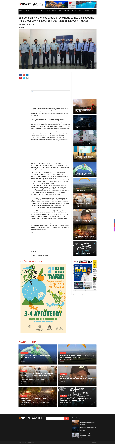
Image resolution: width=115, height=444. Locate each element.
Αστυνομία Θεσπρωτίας (42, 255)
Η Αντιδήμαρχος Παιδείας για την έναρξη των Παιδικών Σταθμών (84, 174)
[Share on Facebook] (20, 75)
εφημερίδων (81, 294)
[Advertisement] (50, 81)
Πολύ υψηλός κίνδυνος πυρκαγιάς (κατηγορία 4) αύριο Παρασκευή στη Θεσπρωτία (83, 110)
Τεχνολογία (87, 10)
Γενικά (60, 10)
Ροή (93, 10)
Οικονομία (80, 10)
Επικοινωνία (21, 13)
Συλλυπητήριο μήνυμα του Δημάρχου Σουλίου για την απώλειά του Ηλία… (83, 221)
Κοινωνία (34, 10)
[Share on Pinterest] (20, 78)
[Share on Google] (24, 75)
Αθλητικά (41, 10)
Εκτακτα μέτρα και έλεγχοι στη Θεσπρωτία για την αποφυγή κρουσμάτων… (82, 205)
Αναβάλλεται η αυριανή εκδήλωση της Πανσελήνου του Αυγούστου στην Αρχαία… (84, 126)
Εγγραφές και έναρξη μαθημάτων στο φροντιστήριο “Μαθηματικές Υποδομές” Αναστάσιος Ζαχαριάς (84, 157)
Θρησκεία (54, 10)
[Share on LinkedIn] (27, 75)
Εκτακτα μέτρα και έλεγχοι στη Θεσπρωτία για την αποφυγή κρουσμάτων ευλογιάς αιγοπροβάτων (36, 375)
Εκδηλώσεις (47, 10)
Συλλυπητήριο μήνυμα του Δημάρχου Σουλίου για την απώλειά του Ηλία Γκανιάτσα (77, 378)
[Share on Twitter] (24, 78)
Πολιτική (20, 10)
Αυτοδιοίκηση (27, 10)
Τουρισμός (73, 10)
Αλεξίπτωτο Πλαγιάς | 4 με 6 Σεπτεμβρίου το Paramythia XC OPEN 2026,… (77, 356)
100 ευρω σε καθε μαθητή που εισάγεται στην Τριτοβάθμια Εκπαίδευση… (84, 142)
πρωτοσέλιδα (76, 294)
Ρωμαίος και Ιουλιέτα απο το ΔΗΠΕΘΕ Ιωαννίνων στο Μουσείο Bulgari (84, 253)
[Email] (27, 78)
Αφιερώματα (66, 10)
